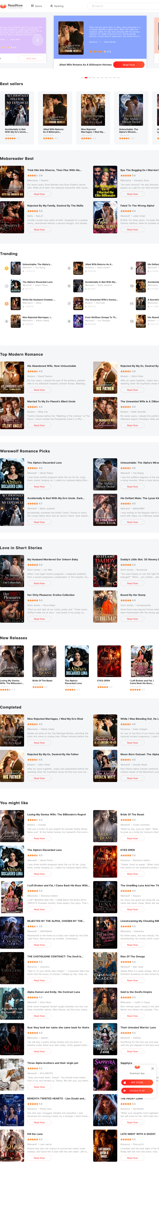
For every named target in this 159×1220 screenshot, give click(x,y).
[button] (82, 77)
